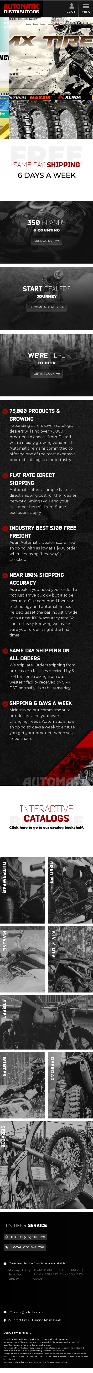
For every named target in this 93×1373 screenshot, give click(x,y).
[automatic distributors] (21, 8)
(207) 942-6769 (28, 1237)
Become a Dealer (44, 307)
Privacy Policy (17, 1333)
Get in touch (44, 373)
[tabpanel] (46, 78)
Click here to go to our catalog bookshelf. (46, 827)
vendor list (44, 240)
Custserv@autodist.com (26, 1312)
